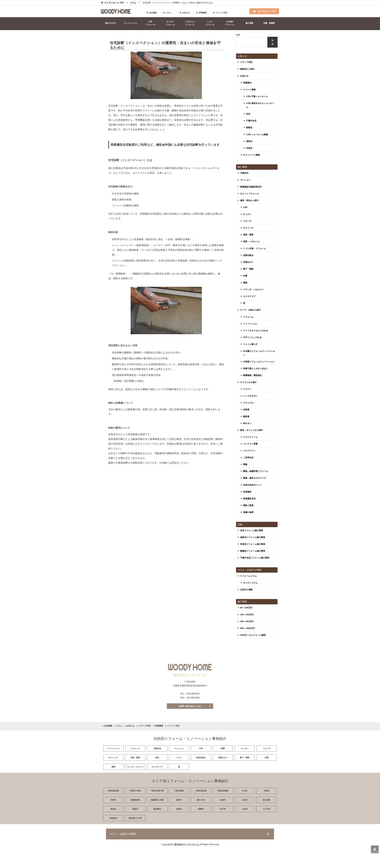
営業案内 (247, 83)
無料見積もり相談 (266, 11)
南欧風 (246, 416)
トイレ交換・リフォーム (254, 248)
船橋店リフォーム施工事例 (252, 551)
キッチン (247, 214)
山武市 (245, 800)
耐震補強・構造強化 (252, 375)
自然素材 (247, 492)
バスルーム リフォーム (190, 23)
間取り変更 (248, 505)
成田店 (249, 141)
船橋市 (201, 809)
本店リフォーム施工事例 (251, 530)
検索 (238, 35)
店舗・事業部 (269, 23)
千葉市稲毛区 (113, 791)
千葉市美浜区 (201, 791)
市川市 (245, 791)
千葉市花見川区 (157, 791)
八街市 (245, 809)
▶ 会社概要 (152, 13)
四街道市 (113, 818)
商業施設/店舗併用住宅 (251, 187)
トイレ (179, 757)
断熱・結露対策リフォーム (255, 471)
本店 (248, 114)
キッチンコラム (250, 583)
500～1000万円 (247, 628)
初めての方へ (111, 23)
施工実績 (249, 23)
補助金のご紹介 (247, 69)
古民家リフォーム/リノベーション (259, 361)
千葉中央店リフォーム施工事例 (254, 557)
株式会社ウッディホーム (187, 844)
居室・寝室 (248, 234)
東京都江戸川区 (135, 818)
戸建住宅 (244, 173)
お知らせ (244, 76)
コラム (119, 726)
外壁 (245, 275)
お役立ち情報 (246, 589)
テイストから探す (248, 382)
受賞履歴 (158, 726)
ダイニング (248, 228)
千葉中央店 (251, 120)
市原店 (249, 148)
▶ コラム (167, 13)
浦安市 (179, 800)
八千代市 (266, 809)
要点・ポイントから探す (251, 430)
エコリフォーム (250, 437)
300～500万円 (247, 621)
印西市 (113, 800)
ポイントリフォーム (249, 193)
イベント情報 (249, 89)
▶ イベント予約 (220, 13)
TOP (114, 2)
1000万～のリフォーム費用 (253, 635)
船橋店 (249, 127)
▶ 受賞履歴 (201, 13)
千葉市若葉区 (223, 791)
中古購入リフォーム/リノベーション (259, 353)
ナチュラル (248, 402)
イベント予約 (172, 726)
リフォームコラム (248, 576)
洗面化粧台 (248, 255)
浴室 (157, 757)
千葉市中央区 (135, 791)
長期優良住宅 (249, 498)
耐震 (223, 748)
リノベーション (130, 23)
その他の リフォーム (229, 23)
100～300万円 (247, 614)
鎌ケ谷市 (201, 800)
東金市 (113, 809)
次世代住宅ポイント (252, 485)
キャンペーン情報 (251, 155)
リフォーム (248, 317)
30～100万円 (246, 607)
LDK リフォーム (150, 23)
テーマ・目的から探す (250, 310)
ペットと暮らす (250, 344)
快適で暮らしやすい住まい (255, 368)
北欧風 (246, 409)
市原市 (267, 791)
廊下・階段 (248, 269)
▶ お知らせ (185, 13)
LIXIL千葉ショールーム (257, 96)
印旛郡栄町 (135, 800)
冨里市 (135, 809)
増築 (245, 464)
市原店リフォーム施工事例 (252, 544)
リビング (247, 221)
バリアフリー (249, 450)
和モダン (247, 423)
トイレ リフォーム (210, 23)
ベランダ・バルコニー (253, 289)
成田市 (179, 809)
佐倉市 (223, 800)
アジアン (247, 389)
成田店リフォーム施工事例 (252, 537)
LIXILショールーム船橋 (257, 134)
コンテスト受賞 (250, 444)
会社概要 (107, 726)
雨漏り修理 (248, 512)
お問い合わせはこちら (190, 706)
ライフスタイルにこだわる (255, 330)
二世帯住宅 (248, 457)
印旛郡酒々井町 (157, 800)
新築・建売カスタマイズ (254, 478)
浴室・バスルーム (251, 241)
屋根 (245, 282)
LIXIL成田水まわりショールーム (260, 105)
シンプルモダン (250, 396)
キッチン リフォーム (170, 23)
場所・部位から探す (249, 200)
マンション (245, 180)
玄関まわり (248, 262)
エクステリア (249, 296)
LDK (245, 207)
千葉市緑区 (179, 791)
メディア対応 (246, 62)
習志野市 (157, 809)
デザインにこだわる (252, 337)
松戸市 (223, 809)
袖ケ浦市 (266, 800)
